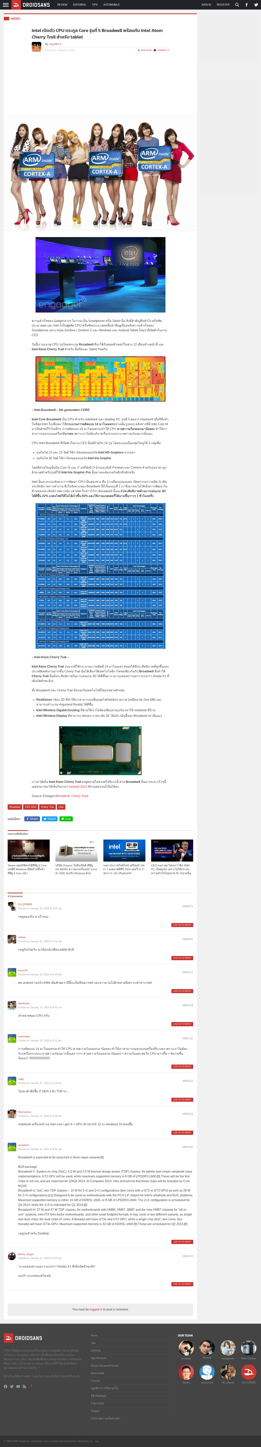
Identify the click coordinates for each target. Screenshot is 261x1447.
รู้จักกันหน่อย (98, 1395)
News (15, 18)
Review (62, 4)
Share (34, 818)
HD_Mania (227, 1382)
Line (68, 818)
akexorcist (207, 1382)
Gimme (207, 1357)
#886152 (187, 1080)
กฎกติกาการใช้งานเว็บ (104, 1388)
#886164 (187, 1113)
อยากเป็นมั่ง (249, 1382)
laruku (186, 1382)
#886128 (187, 1005)
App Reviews (98, 1357)
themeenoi (24, 1111)
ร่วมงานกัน (97, 1403)
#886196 (187, 1256)
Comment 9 (163, 50)
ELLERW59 (25, 904)
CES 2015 (30, 806)
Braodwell (15, 806)
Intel (61, 806)
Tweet (51, 818)
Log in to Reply (182, 925)
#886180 (187, 1146)
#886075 (187, 906)
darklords (23, 1003)
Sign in (206, 4)
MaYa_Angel (25, 1254)
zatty (21, 1078)
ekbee (22, 937)
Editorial (79, 4)
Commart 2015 (77, 786)
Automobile (111, 4)
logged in (96, 1309)
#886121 (187, 972)
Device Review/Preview (105, 1365)
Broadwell (63, 796)
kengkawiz (228, 1358)
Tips (95, 4)
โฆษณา (95, 1411)
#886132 (187, 1038)
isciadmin (23, 1145)
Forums (95, 1380)
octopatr (186, 1358)
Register (223, 4)
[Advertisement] (100, 85)
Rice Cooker (248, 1358)
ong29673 (55, 44)
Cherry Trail (79, 796)
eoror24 (23, 970)
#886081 (187, 939)
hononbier (24, 1036)
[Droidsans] (30, 5)
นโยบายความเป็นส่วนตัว (105, 1418)
